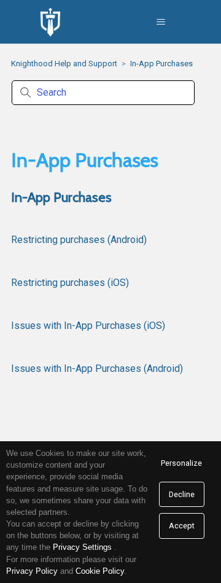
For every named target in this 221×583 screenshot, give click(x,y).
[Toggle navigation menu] (161, 22)
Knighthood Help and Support (64, 63)
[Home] (50, 22)
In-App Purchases (161, 63)
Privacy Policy (32, 571)
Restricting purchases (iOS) (70, 282)
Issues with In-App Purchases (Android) (97, 368)
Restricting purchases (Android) (79, 239)
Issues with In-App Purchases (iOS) (88, 325)
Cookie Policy (100, 571)
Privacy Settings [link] (82, 547)
